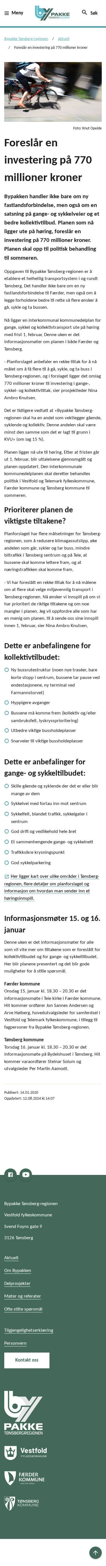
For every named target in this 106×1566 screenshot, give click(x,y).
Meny (17, 13)
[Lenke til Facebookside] (10, 1174)
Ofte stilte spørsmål (23, 1309)
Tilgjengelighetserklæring (28, 1330)
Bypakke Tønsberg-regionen (26, 39)
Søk (89, 12)
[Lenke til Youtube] (26, 1174)
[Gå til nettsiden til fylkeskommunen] (23, 1413)
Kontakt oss (26, 1360)
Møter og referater (22, 1296)
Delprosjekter (17, 1283)
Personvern (15, 1343)
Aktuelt (64, 39)
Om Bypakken (17, 1270)
